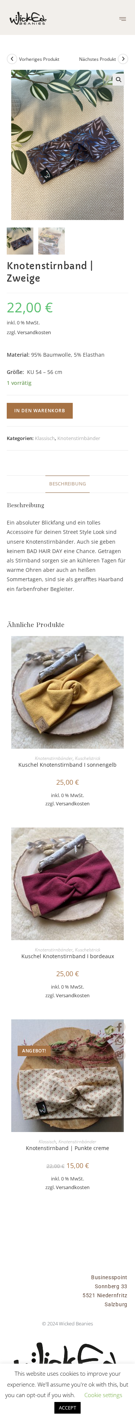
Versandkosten (34, 332)
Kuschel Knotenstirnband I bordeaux (67, 956)
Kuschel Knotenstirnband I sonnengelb (67, 764)
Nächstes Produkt (97, 59)
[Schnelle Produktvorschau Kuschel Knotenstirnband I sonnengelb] (126, 649)
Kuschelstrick (87, 758)
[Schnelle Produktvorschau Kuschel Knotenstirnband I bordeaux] (126, 840)
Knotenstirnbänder (78, 438)
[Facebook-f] (119, 1027)
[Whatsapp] (119, 1041)
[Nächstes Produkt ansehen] (123, 59)
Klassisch (45, 438)
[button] (122, 19)
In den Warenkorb (39, 410)
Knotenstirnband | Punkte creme (67, 1148)
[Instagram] (119, 1055)
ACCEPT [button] (67, 1407)
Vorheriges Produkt (39, 59)
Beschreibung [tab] (67, 484)
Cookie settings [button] (103, 1395)
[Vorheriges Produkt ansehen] (12, 59)
